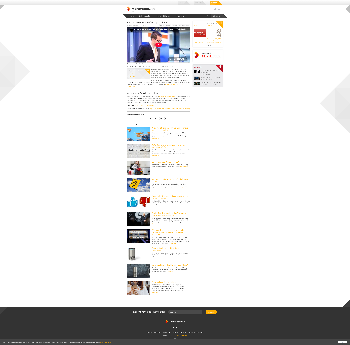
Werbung (200, 332)
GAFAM (132, 76)
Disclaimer (191, 332)
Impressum (166, 332)
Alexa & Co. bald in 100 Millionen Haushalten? (166, 249)
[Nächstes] (186, 45)
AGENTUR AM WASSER (180, 336)
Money (181, 2)
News (132, 16)
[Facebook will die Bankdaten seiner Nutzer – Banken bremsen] (138, 202)
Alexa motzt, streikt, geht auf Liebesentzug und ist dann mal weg (170, 129)
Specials (198, 2)
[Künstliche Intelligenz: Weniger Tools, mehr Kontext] (197, 78)
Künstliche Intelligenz (184, 25)
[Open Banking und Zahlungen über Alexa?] (138, 271)
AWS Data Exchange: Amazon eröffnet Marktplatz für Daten (168, 146)
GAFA (132, 74)
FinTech (175, 25)
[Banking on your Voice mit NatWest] (138, 168)
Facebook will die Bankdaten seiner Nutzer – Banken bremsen (171, 197)
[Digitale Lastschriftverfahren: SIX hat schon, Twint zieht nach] (197, 83)
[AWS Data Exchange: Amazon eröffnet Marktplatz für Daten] (138, 151)
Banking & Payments (165, 25)
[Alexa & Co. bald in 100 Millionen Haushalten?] (138, 254)
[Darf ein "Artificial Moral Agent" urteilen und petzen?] (138, 185)
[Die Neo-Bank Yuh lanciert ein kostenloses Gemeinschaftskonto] (197, 71)
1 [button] (205, 45)
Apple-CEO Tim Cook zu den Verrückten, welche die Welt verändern (169, 214)
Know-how (180, 16)
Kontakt (150, 332)
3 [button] (208, 45)
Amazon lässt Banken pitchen (164, 282)
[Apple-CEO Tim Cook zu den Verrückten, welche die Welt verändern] (138, 219)
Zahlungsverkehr (145, 16)
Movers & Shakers (163, 16)
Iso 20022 (214, 2)
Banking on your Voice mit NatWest (167, 162)
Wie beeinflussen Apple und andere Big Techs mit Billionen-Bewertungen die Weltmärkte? (168, 232)
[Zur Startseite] (175, 321)
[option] (158, 45)
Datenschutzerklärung (179, 332)
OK (343, 342)
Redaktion (157, 332)
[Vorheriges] (131, 45)
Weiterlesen (155, 138)
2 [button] (206, 45)
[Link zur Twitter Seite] (215, 9)
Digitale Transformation (157, 108)
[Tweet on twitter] (155, 118)
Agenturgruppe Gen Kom (167, 96)
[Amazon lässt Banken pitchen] (138, 288)
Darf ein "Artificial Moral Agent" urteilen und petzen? (170, 180)
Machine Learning (184, 108)
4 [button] (210, 45)
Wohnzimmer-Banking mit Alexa (144, 105)
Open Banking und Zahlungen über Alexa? (170, 265)
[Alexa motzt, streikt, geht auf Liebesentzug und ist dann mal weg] (138, 133)
